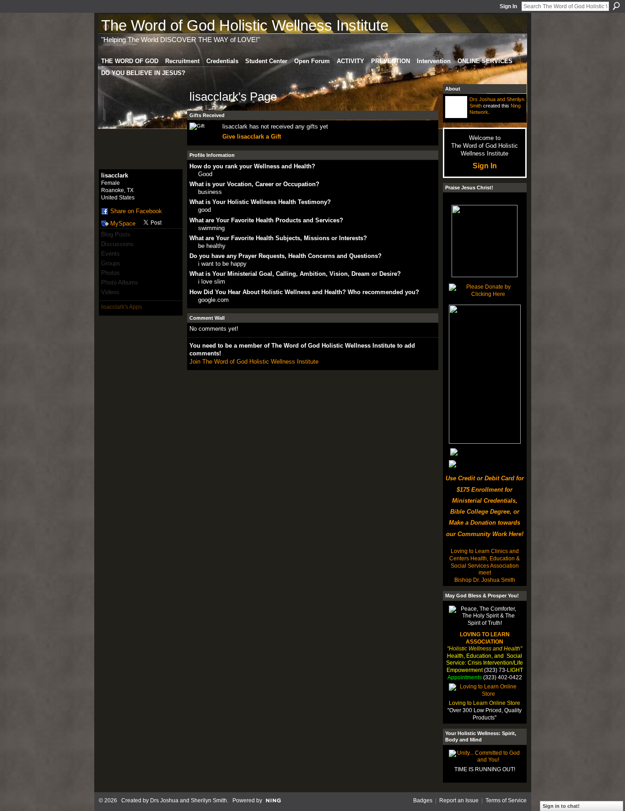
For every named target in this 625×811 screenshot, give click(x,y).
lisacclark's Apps (121, 307)
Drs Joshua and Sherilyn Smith (188, 800)
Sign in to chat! (561, 806)
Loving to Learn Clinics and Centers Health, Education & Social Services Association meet (484, 562)
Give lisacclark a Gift (251, 136)
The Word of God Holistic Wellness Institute (244, 25)
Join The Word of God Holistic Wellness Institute (253, 361)
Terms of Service (506, 800)
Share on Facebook (136, 211)
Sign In (508, 6)
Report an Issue (459, 800)
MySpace (122, 223)
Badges (422, 800)
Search (616, 6)
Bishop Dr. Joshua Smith (484, 580)
